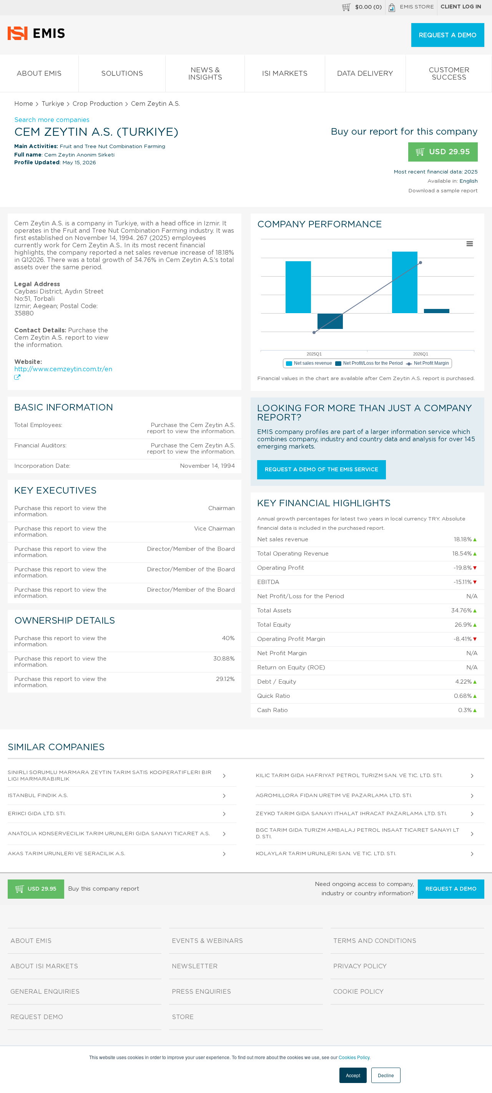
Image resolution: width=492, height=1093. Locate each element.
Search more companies (52, 120)
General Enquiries (45, 992)
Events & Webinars (207, 941)
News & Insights (205, 74)
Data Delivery (365, 73)
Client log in (460, 7)
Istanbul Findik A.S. (38, 795)
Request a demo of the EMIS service (321, 469)
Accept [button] (353, 1075)
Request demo (36, 1017)
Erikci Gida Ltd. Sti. (37, 813)
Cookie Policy (358, 992)
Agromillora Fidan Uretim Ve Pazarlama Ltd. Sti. (334, 795)
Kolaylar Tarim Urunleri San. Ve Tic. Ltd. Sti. (326, 853)
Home (23, 104)
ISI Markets (285, 73)
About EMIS (39, 73)
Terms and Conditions (374, 941)
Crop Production (98, 104)
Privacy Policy (360, 966)
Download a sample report (443, 191)
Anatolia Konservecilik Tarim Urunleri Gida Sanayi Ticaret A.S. (109, 833)
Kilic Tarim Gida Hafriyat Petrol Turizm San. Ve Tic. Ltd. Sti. (349, 775)
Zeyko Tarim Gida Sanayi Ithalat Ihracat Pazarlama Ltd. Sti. (351, 813)
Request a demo (451, 889)
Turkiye (53, 104)
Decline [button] (386, 1075)
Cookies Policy (354, 1057)
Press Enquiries (201, 992)
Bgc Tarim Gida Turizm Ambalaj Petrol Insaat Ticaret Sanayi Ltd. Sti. (357, 833)
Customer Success (449, 74)
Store (183, 1017)
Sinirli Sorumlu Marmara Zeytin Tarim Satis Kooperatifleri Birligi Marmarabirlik (109, 776)
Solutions (122, 73)
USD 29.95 (448, 152)
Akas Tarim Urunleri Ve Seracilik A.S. (66, 853)
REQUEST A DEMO (448, 35)
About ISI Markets (44, 966)
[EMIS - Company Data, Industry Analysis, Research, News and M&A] (38, 38)
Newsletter (195, 966)
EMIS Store (417, 7)
